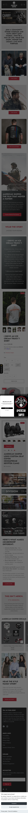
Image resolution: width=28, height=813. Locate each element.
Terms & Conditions (12, 811)
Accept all (14, 803)
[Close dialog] (27, 396)
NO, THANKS (7, 410)
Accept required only (14, 807)
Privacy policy (4, 811)
